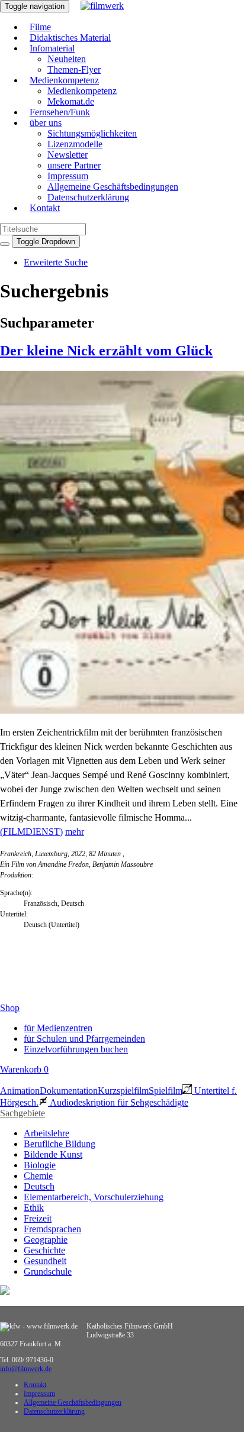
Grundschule (48, 1271)
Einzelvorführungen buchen (76, 1049)
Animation (20, 1091)
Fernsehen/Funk (60, 112)
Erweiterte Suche (56, 262)
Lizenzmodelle (74, 144)
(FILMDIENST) (31, 832)
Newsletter (67, 155)
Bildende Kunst (53, 1154)
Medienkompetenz (64, 80)
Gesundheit (45, 1261)
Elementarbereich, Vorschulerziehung (93, 1197)
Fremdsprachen (52, 1229)
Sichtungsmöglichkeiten (92, 133)
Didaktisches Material (70, 38)
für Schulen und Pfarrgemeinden (84, 1038)
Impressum (67, 176)
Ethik (34, 1208)
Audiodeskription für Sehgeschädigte (118, 1102)
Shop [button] (10, 1008)
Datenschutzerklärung (88, 197)
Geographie (46, 1240)
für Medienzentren (58, 1028)
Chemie (38, 1176)
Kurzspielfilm (123, 1091)
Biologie (40, 1165)
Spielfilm (165, 1091)
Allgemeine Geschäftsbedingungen (112, 187)
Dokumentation (69, 1091)
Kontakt (45, 208)
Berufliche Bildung (59, 1144)
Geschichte (44, 1250)
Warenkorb (24, 1069)
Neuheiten (66, 59)
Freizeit (38, 1218)
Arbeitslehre (46, 1133)
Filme (40, 27)
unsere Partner (74, 165)
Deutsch (39, 1186)
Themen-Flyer (74, 69)
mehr (74, 832)
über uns (46, 123)
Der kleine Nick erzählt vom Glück (106, 350)
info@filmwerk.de (26, 1369)
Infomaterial (52, 48)
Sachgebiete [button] (22, 1113)
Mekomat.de (70, 101)
